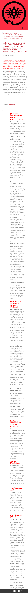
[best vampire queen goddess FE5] (14, 35)
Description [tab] (5, 110)
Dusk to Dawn (11, 104)
